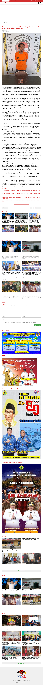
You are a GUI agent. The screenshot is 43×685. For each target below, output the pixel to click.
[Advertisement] (21, 12)
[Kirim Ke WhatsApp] (40, 208)
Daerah (3, 25)
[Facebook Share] (31, 208)
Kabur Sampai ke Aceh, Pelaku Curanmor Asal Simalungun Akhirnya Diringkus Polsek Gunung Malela (10, 550)
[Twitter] (21, 677)
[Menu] (2, 3)
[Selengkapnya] (40, 575)
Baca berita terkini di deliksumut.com (21, 204)
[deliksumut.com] (5, 3)
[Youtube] (25, 677)
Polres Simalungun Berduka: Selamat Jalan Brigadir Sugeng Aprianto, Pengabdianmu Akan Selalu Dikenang (11, 627)
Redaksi (14, 680)
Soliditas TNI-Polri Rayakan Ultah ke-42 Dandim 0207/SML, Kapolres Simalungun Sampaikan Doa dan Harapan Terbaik (21, 198)
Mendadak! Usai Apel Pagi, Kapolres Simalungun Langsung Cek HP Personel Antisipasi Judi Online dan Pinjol (21, 201)
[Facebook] (18, 677)
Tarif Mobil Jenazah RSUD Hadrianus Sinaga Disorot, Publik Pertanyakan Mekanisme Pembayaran (20, 191)
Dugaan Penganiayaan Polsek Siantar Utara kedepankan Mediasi (10, 565)
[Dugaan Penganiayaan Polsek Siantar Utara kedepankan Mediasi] (11, 558)
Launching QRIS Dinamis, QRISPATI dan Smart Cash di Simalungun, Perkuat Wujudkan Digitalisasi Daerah (21, 193)
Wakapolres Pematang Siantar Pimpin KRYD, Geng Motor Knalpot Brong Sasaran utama (31, 539)
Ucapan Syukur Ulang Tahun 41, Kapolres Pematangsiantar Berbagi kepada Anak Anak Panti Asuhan (30, 643)
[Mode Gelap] (38, 3)
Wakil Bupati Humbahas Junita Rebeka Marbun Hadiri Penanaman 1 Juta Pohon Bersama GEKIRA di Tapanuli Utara (11, 643)
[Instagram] (23, 677)
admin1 (5, 30)
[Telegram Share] (38, 208)
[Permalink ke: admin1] (3, 30)
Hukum (6, 25)
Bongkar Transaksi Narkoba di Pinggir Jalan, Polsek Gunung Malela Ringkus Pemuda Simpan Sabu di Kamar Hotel (31, 565)
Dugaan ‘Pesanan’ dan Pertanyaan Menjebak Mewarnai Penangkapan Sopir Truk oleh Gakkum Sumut (21, 190)
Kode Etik (19, 680)
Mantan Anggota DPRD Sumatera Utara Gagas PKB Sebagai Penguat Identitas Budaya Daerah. (31, 627)
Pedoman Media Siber (26, 680)
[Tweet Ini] (33, 208)
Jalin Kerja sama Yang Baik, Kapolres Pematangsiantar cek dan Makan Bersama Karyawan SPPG (10, 658)
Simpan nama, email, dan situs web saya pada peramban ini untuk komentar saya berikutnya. (20, 322)
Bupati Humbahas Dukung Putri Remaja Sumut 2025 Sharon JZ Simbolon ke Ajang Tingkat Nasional (31, 658)
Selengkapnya (21, 570)
